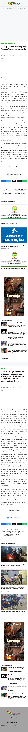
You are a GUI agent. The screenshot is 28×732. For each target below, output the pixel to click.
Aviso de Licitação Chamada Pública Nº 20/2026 (13, 268)
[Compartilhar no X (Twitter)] (13, 55)
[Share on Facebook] (10, 55)
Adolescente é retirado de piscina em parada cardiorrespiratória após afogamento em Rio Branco (12, 588)
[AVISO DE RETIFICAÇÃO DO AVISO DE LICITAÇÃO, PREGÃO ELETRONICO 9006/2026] (14, 235)
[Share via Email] (19, 55)
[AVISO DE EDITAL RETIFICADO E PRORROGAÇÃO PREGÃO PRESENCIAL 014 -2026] (14, 212)
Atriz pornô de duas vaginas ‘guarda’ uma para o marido (20, 533)
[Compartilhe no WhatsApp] (16, 55)
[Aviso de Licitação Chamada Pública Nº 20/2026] (14, 259)
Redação (4, 52)
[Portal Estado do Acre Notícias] (14, 3)
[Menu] (2, 3)
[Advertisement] (14, 25)
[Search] (26, 3)
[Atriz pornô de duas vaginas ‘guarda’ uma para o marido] (14, 66)
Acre (3, 368)
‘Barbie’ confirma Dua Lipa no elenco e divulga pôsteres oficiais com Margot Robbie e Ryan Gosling (7, 534)
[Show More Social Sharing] (22, 55)
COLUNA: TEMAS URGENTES (8, 43)
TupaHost (25, 725)
